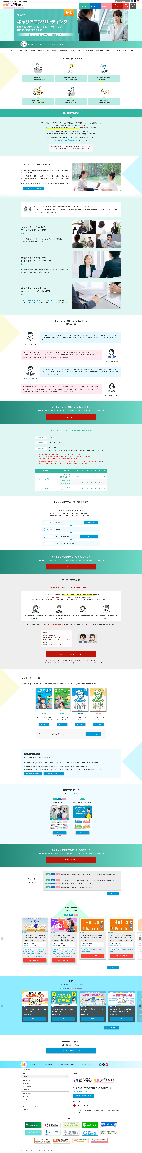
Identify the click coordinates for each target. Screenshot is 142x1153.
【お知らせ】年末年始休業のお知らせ (76, 887)
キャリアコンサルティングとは (33, 188)
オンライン (26, 949)
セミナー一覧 (113, 967)
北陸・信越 (31, 951)
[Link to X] (135, 1)
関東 (29, 953)
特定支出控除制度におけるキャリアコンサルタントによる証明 (40, 300)
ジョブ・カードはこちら (89, 536)
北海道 (25, 951)
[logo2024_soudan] (13, 6)
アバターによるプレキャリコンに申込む (71, 654)
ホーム (23, 1069)
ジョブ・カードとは (93, 734)
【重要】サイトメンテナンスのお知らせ (76, 883)
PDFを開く (44, 724)
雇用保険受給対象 (39, 956)
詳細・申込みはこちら (35, 960)
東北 (25, 953)
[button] (140, 938)
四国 (37, 951)
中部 (36, 949)
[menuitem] (122, 1)
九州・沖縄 (41, 949)
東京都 (41, 951)
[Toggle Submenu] (66, 1076)
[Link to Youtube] (138, 1)
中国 (32, 949)
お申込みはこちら (71, 417)
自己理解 (30, 956)
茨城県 (83, 949)
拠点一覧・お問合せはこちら (71, 1051)
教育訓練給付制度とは (33, 773)
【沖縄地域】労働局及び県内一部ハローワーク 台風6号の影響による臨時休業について (89, 880)
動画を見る (35, 1018)
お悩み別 (39, 954)
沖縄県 (119, 949)
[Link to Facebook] (132, 1)
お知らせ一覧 (113, 893)
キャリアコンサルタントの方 (123, 1)
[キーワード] (137, 6)
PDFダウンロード (59, 833)
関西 (33, 953)
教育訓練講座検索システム (54, 773)
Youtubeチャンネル (111, 1028)
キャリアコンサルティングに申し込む (64, 140)
